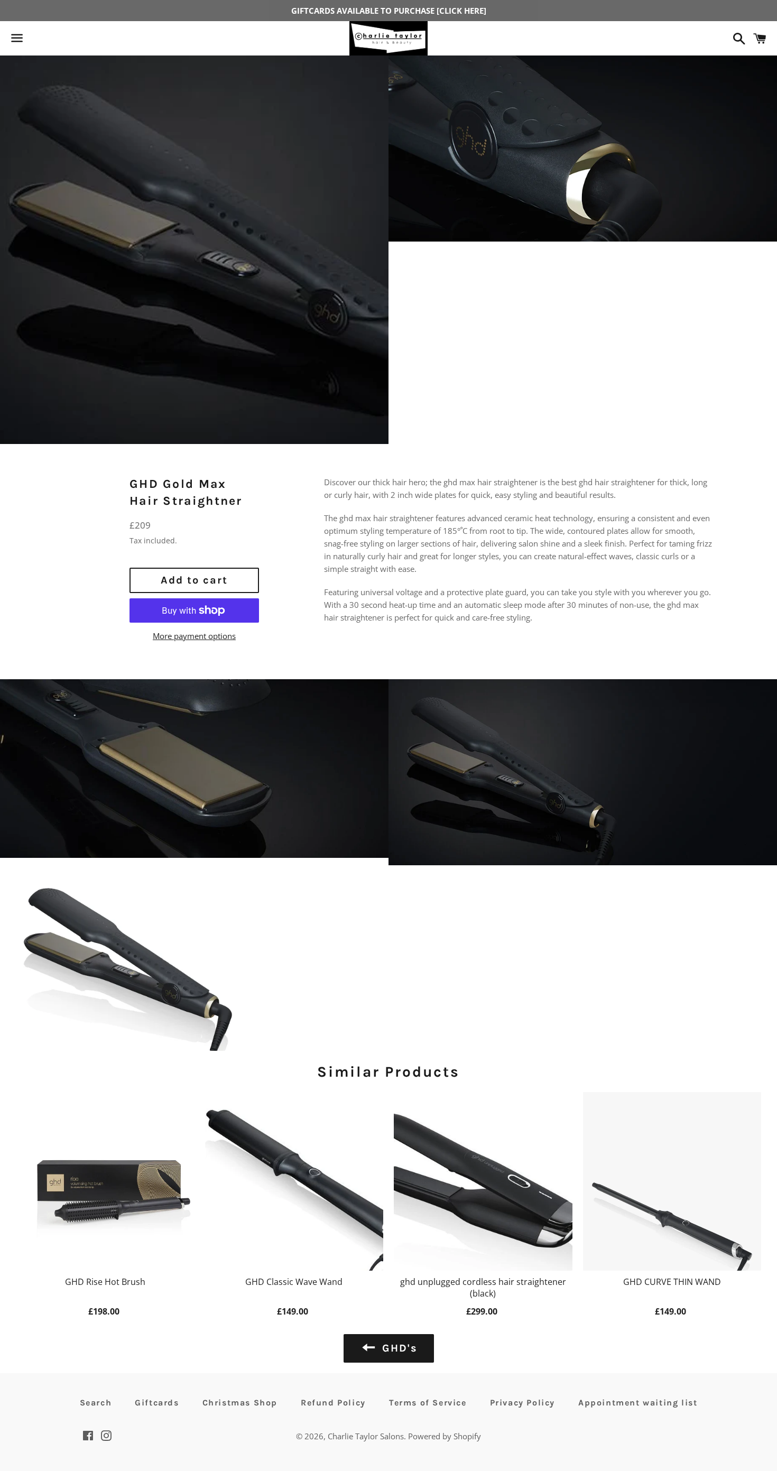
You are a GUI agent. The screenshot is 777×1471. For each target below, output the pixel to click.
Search (96, 1403)
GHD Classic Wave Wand (294, 1282)
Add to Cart (104, 1310)
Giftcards (157, 1403)
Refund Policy (333, 1403)
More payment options (194, 636)
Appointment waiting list (637, 1403)
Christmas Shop (240, 1403)
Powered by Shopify (444, 1436)
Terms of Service (428, 1403)
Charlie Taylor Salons (366, 1436)
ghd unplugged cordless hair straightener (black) (483, 1287)
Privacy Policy (522, 1403)
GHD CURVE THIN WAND (672, 1282)
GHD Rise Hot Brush (105, 1282)
